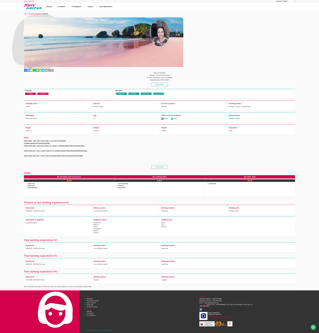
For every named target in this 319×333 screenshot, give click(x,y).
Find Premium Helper (35, 14)
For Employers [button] (76, 6)
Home (25, 14)
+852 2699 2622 (204, 306)
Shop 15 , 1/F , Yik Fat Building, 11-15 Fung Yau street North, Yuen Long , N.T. (230, 304)
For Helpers (90, 313)
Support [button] (90, 6)
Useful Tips (90, 304)
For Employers (91, 315)
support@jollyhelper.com (211, 302)
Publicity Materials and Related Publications (221, 317)
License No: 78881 (213, 315)
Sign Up (31, 1)
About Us (49, 6)
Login (25, 1)
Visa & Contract (91, 302)
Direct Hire (90, 298)
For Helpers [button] (61, 6)
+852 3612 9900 (217, 298)
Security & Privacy (92, 306)
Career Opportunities (105, 6)
